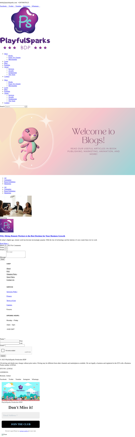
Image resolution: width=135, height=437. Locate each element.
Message (3, 257)
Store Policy (11, 277)
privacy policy (24, 431)
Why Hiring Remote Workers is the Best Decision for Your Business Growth (32, 236)
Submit (3, 356)
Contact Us (10, 280)
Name (2, 247)
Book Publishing (9, 182)
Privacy (9, 296)
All (5, 178)
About (6, 67)
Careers (9, 305)
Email (2, 250)
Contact (6, 76)
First (21, 341)
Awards (11, 71)
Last (21, 343)
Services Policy (12, 292)
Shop (6, 54)
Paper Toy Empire (14, 57)
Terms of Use (11, 300)
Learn (6, 61)
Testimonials (12, 73)
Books (10, 56)
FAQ (8, 271)
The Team (11, 74)
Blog (5, 63)
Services (11, 69)
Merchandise (12, 59)
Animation (7, 180)
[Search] (26, 106)
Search (2, 106)
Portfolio (7, 65)
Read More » (4, 243)
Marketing (7, 184)
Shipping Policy (12, 274)
